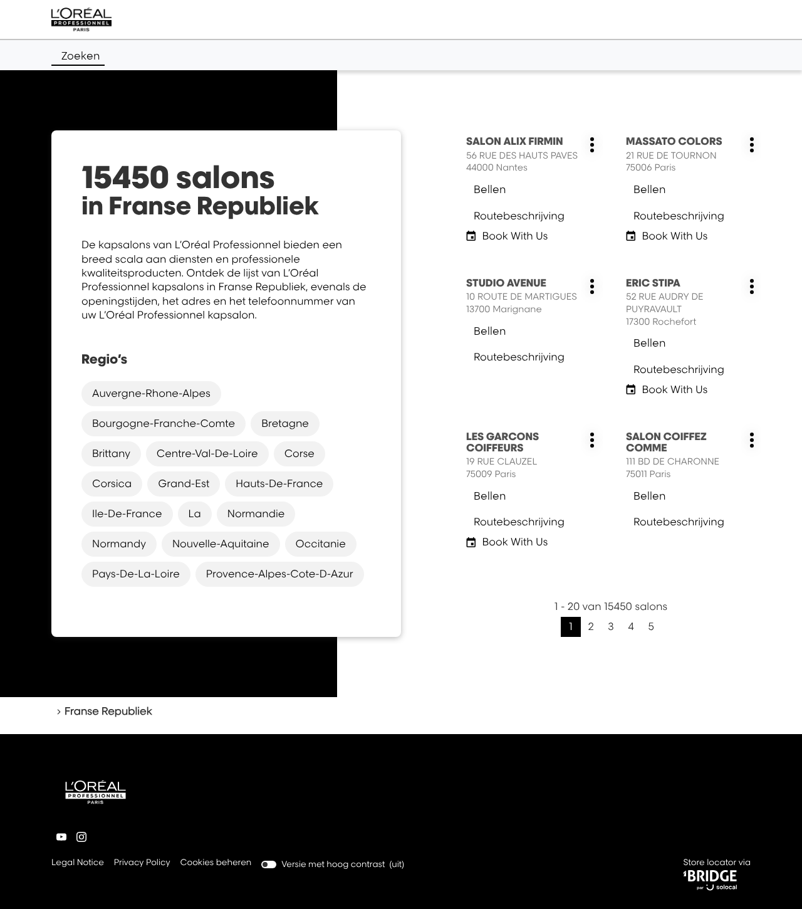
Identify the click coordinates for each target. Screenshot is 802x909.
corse (299, 453)
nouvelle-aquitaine (220, 543)
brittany (111, 453)
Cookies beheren (216, 863)
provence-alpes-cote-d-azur (279, 573)
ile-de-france (127, 513)
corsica (112, 483)
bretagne (285, 423)
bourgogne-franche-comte (163, 423)
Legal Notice (77, 863)
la (195, 513)
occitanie (321, 543)
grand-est (183, 483)
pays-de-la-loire (136, 573)
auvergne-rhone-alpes (151, 393)
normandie (256, 513)
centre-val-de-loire (207, 453)
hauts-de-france (279, 483)
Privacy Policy (142, 863)
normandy (119, 543)
